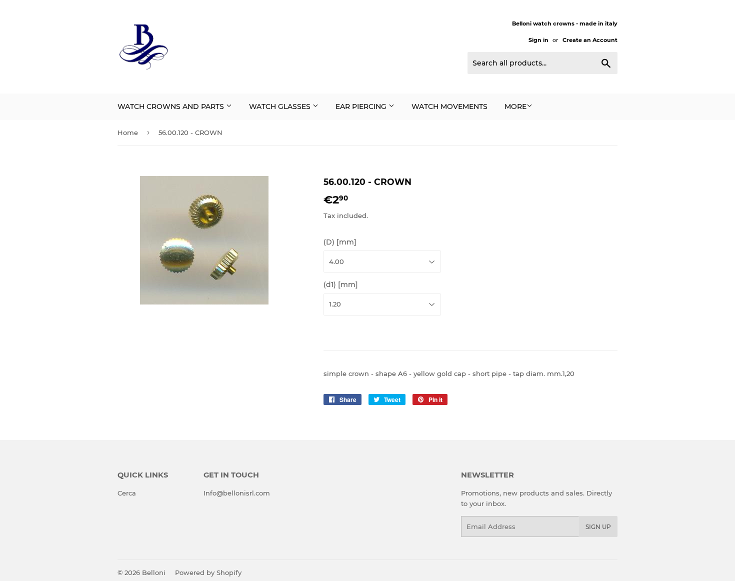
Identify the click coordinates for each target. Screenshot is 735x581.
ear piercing (362, 106)
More (515, 106)
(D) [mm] (340, 242)
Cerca (127, 493)
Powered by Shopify (208, 572)
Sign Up (598, 526)
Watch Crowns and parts (172, 106)
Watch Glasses (280, 106)
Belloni (154, 572)
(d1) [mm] (341, 284)
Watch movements (450, 106)
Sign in (538, 40)
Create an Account (590, 40)
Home (128, 132)
